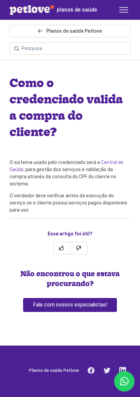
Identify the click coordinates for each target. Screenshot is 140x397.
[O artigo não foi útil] (78, 248)
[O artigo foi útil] (61, 248)
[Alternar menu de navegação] (123, 10)
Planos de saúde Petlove (73, 31)
